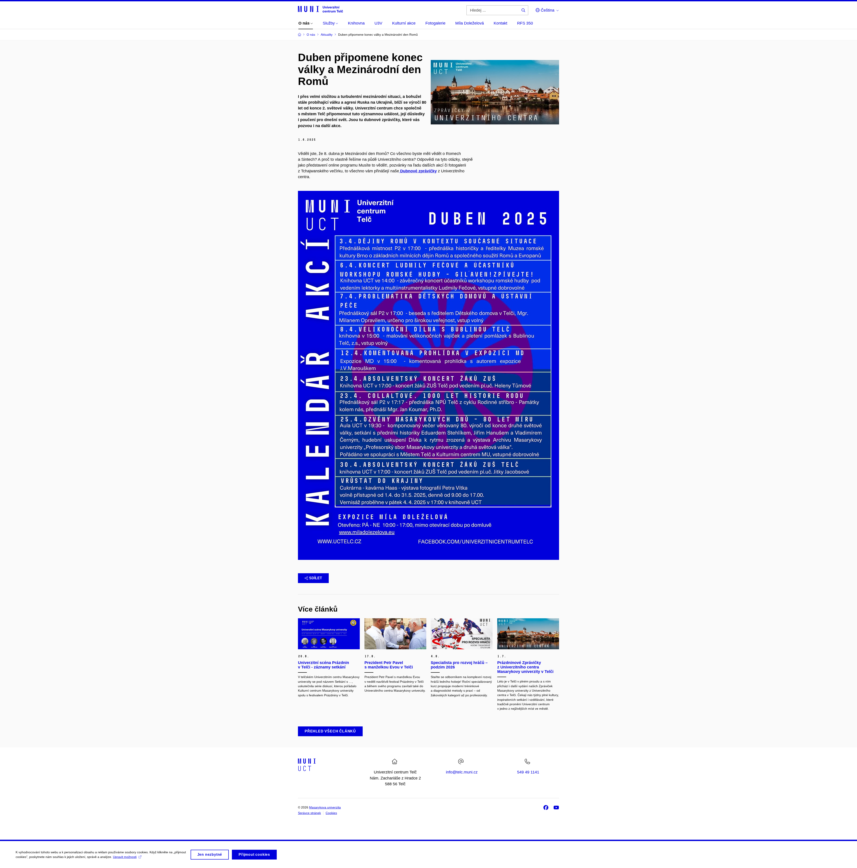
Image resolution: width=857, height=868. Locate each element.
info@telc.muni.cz (462, 772)
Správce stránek (309, 813)
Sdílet (315, 578)
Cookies (331, 813)
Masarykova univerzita (325, 807)
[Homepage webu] (320, 8)
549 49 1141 (528, 772)
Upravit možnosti (125, 857)
